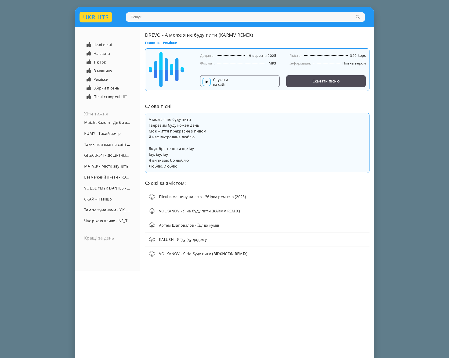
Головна (152, 42)
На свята (102, 53)
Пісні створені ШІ (110, 96)
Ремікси (101, 79)
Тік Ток (100, 62)
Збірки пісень (106, 88)
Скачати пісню (326, 81)
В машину (103, 70)
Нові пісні (103, 44)
